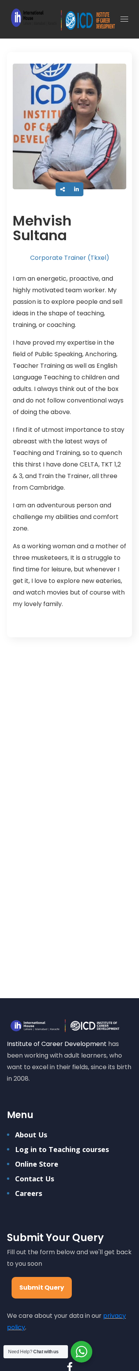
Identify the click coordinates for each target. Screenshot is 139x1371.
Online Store (36, 1164)
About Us (31, 1134)
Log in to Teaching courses (62, 1149)
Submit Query (41, 1287)
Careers (28, 1193)
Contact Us (34, 1178)
